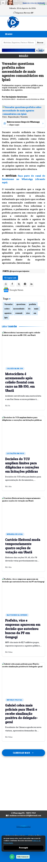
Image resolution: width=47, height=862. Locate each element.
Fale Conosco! (22, 857)
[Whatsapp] (6, 284)
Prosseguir (23, 848)
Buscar (40, 42)
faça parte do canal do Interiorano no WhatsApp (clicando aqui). (23, 179)
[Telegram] (25, 284)
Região (23, 56)
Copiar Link (11, 278)
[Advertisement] (23, 785)
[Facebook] (12, 284)
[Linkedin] (31, 284)
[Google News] (11, 289)
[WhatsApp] (12, 856)
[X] (18, 284)
